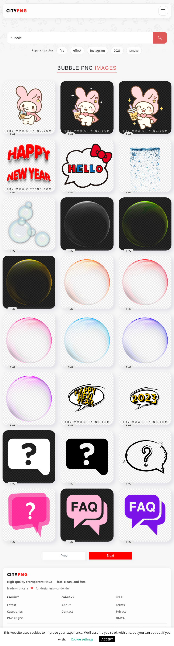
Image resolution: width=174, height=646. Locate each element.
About (66, 605)
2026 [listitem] (117, 50)
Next (110, 555)
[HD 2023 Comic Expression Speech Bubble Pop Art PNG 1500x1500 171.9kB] (145, 398)
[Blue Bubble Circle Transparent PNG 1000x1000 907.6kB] (145, 340)
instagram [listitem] (97, 50)
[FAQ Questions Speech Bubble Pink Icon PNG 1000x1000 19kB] (86, 515)
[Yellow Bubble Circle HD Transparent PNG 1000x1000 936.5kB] (29, 282)
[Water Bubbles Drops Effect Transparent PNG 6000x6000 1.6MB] (145, 165)
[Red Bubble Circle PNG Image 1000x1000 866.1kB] (145, 282)
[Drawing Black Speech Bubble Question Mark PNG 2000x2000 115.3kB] (145, 456)
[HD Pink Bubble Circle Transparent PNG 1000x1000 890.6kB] (29, 340)
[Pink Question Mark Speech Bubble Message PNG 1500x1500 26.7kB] (29, 515)
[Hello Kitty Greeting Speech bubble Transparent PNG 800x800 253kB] (86, 165)
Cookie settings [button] (82, 639)
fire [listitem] (62, 50)
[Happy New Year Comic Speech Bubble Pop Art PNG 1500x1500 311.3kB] (86, 398)
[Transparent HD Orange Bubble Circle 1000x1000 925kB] (86, 282)
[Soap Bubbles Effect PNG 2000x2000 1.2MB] (29, 224)
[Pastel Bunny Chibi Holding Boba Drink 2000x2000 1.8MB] (29, 107)
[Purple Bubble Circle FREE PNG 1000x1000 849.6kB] (29, 398)
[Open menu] (163, 11)
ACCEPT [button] (107, 639)
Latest (11, 605)
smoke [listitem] (134, 50)
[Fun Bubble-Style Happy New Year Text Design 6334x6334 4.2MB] (29, 165)
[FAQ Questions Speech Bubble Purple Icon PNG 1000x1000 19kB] (145, 515)
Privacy (121, 611)
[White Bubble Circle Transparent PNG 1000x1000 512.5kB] (86, 224)
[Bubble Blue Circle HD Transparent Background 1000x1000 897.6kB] (86, 340)
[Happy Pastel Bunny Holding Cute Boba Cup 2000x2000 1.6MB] (86, 107)
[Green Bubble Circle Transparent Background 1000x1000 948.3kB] (145, 224)
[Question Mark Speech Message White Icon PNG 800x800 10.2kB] (29, 456)
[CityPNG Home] (16, 11)
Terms (120, 605)
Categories (15, 611)
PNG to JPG (15, 618)
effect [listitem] (77, 50)
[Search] (160, 38)
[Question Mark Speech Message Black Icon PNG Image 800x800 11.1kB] (86, 456)
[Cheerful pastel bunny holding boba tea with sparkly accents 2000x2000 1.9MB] (145, 107)
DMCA (120, 618)
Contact (67, 611)
